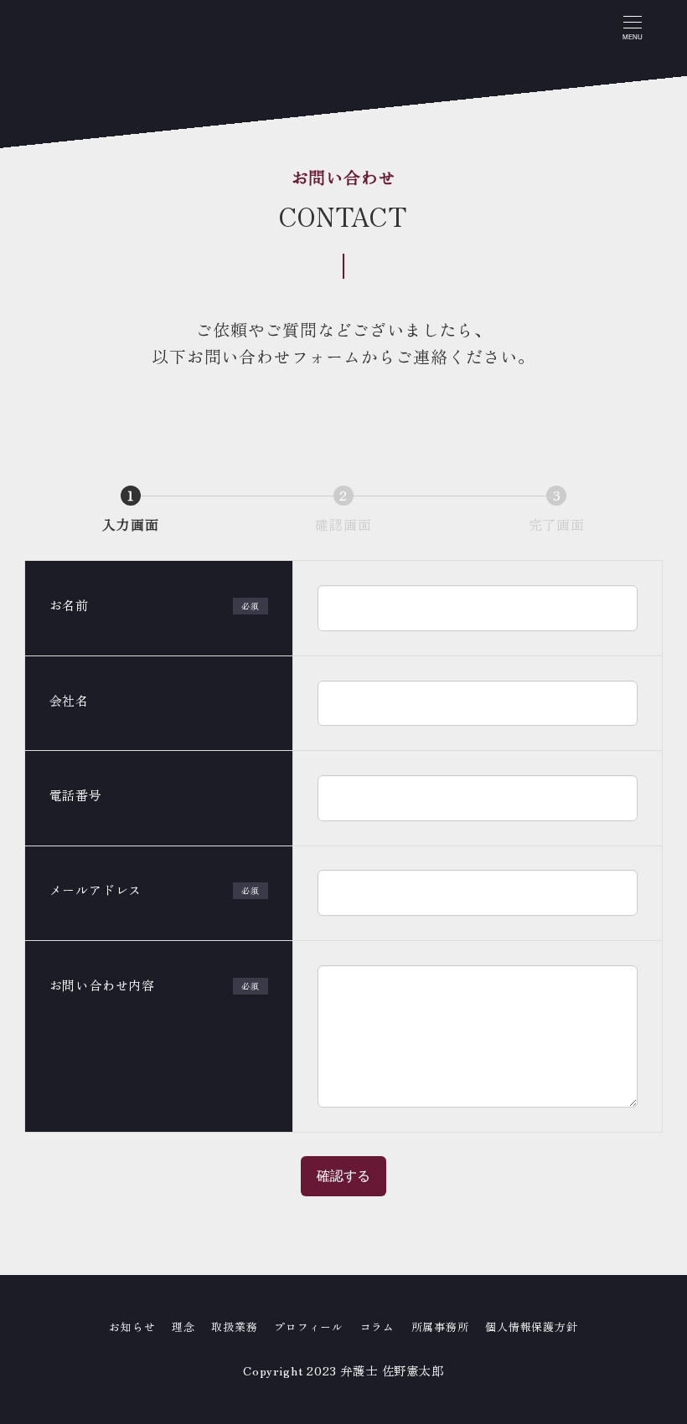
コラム (377, 1326)
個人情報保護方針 (531, 1326)
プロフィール (309, 1326)
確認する (343, 1176)
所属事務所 (440, 1326)
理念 (183, 1326)
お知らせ (132, 1326)
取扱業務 (234, 1326)
